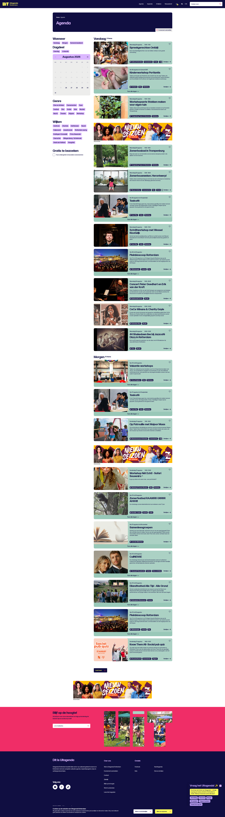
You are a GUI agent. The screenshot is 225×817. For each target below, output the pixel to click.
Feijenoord (57, 130)
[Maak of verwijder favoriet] (170, 44)
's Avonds (65, 51)
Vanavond (202, 798)
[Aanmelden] (88, 726)
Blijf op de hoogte (109, 784)
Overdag (56, 51)
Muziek (82, 109)
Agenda (141, 4)
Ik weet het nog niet (196, 804)
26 (66, 88)
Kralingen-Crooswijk (60, 134)
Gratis (69, 109)
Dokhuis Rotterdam (137, 62)
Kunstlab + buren (136, 512)
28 (77, 88)
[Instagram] (55, 787)
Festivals (137, 767)
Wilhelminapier (136, 269)
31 (55, 93)
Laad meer (98, 670)
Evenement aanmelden (164, 30)
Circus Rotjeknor (136, 380)
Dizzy (133, 348)
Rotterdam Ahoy (136, 323)
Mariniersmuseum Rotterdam (140, 438)
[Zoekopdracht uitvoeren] (220, 4)
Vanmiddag (194, 798)
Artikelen (158, 4)
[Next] (87, 57)
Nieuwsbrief (168, 4)
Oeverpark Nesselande (138, 571)
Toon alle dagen (132, 91)
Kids (75, 109)
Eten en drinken (58, 105)
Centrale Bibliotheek (137, 542)
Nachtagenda (158, 767)
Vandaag (56, 43)
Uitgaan (71, 113)
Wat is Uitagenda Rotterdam (112, 767)
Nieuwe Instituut (136, 190)
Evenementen (71, 105)
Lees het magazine (109, 792)
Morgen (65, 43)
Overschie (57, 138)
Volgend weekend (204, 801)
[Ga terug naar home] (10, 4)
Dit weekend (194, 801)
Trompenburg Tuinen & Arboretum (141, 116)
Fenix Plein (134, 215)
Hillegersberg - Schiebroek (72, 138)
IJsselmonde (67, 130)
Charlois (65, 126)
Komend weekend (76, 43)
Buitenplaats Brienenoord (139, 600)
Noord (83, 126)
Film (62, 109)
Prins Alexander (75, 134)
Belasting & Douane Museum (140, 487)
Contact (106, 775)
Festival (56, 109)
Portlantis (134, 87)
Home (58, 17)
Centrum (56, 126)
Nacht (55, 113)
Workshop (80, 113)
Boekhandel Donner (137, 298)
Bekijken (166, 62)
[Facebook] (61, 787)
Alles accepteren (162, 811)
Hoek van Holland (59, 142)
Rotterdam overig (81, 130)
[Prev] (55, 57)
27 (71, 88)
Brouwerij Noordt (136, 658)
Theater (63, 113)
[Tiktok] (68, 787)
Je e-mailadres (58, 726)
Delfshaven (75, 126)
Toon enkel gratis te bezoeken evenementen (69, 155)
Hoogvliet (71, 142)
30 (87, 88)
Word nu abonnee (109, 788)
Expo (81, 105)
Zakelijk (106, 779)
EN (186, 4)
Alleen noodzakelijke (141, 811)
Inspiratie (150, 4)
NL (182, 4)
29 (82, 88)
